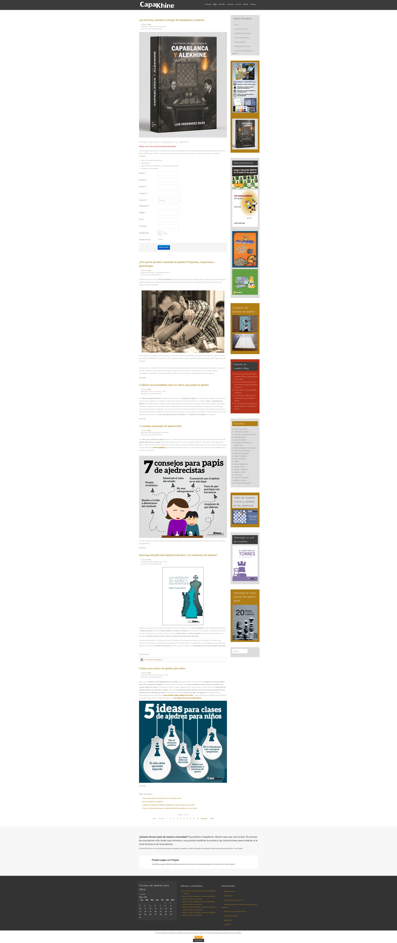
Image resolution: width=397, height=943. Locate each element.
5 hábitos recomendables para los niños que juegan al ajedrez (174, 385)
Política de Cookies (231, 916)
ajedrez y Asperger (241, 469)
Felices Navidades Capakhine (152, 801)
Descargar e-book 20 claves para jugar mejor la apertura (239, 905)
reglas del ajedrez (240, 456)
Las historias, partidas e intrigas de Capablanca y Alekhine (171, 20)
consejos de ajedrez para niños (245, 434)
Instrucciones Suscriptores (233, 900)
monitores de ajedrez (241, 432)
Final (212, 818)
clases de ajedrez (240, 440)
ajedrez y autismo (240, 480)
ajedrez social (239, 467)
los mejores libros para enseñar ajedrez (187, 698)
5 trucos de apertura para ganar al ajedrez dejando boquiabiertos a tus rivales (169, 808)
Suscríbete (228, 896)
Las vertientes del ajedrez (153, 659)
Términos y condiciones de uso (235, 911)
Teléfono (142, 213)
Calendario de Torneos (242, 46)
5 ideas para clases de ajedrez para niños (162, 668)
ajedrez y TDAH (239, 472)
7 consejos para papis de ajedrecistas (160, 426)
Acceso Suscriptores (241, 38)
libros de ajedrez (240, 459)
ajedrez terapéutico (241, 464)
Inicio (236, 25)
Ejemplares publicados (242, 33)
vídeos (236, 461)
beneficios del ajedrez (242, 450)
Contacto (142, 156)
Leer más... (143, 377)
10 (197, 818)
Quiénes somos (229, 891)
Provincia (143, 200)
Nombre (142, 173)
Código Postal (144, 206)
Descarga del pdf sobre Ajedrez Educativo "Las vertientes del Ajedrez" (178, 555)
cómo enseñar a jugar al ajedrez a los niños (178, 695)
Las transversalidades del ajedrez (242, 52)
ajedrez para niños (240, 429)
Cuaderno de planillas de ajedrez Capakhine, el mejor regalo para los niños (168, 805)
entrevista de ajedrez (241, 477)
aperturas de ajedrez (241, 453)
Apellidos (143, 180)
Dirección (143, 187)
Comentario (143, 226)
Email (141, 219)
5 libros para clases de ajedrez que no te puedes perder (161, 798)
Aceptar (198, 937)
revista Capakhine (159, 447)
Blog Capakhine (240, 42)
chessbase (238, 475)
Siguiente (204, 818)
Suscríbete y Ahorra (241, 29)
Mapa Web (227, 920)
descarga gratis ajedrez (242, 483)
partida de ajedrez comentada (244, 448)
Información (199, 940)
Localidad (143, 193)
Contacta (227, 924)
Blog (149, 24)
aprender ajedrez (240, 437)
